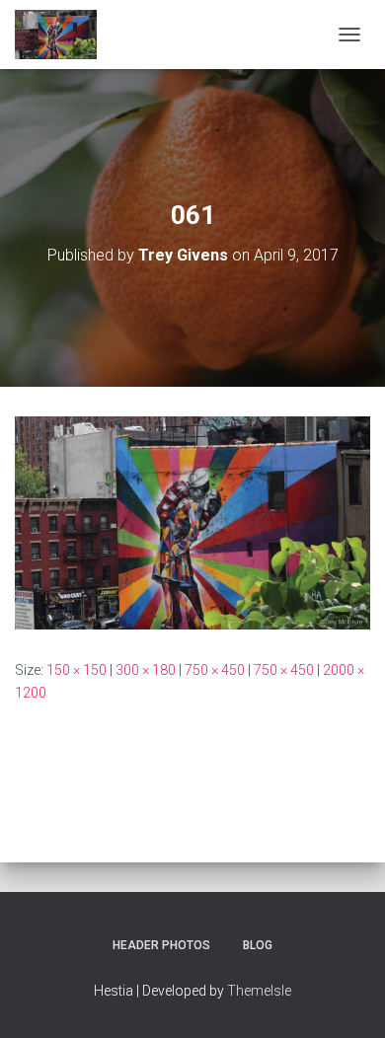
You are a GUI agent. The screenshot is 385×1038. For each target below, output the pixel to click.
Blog (257, 945)
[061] (192, 522)
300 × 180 (146, 670)
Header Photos (161, 945)
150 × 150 (76, 670)
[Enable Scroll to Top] (346, 998)
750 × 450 (215, 670)
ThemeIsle (259, 991)
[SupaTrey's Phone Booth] (63, 34)
